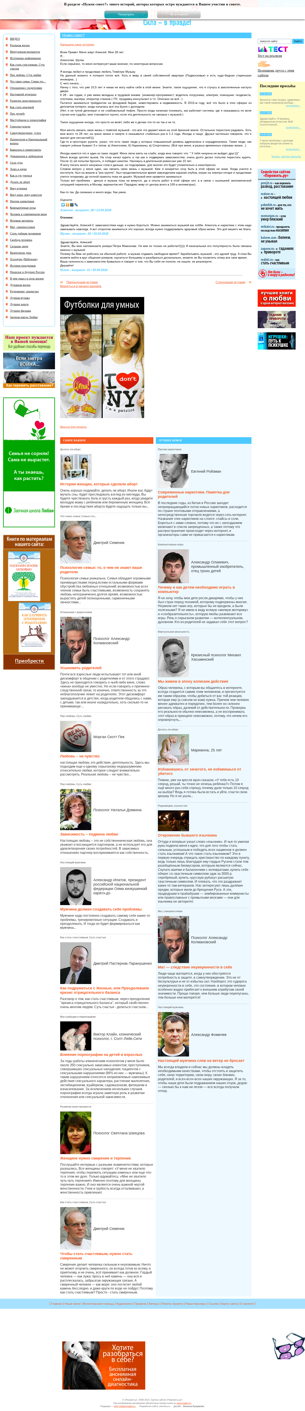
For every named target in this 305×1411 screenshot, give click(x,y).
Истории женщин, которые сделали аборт (99, 484)
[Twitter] (63, 204)
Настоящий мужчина (73, 862)
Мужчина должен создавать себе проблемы (101, 909)
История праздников (23, 265)
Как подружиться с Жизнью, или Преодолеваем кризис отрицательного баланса (104, 990)
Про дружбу (17, 113)
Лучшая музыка (20, 298)
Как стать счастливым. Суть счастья (83, 937)
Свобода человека (21, 240)
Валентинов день (20, 253)
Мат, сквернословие (170, 911)
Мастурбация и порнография (78, 1016)
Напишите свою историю (77, 44)
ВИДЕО (15, 39)
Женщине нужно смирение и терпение (95, 1158)
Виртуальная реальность (173, 631)
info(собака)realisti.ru (124, 1406)
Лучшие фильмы (20, 311)
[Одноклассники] (67, 204)
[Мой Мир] (72, 204)
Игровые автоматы (21, 220)
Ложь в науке (18, 169)
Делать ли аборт (70, 449)
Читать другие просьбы (286, 156)
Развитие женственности (75, 1106)
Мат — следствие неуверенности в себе (195, 967)
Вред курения (18, 188)
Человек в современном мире (28, 214)
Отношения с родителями (76, 612)
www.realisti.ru (184, 1403)
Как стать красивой (22, 107)
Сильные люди (19, 246)
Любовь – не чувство (80, 756)
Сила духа (16, 162)
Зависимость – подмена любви (89, 834)
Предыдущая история (82, 282)
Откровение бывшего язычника (187, 835)
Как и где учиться (21, 175)
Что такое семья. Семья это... (78, 516)
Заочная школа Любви (24, 317)
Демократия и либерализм (26, 156)
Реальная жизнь (20, 45)
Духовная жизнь (20, 285)
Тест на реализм (270, 55)
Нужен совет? (73, 35)
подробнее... (293, 105)
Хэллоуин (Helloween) (24, 259)
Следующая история (230, 282)
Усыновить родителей (80, 668)
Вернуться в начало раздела (80, 286)
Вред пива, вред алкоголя (26, 195)
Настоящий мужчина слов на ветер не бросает (201, 1061)
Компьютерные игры (170, 544)
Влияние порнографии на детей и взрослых (101, 1055)
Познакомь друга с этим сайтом (276, 72)
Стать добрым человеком (25, 233)
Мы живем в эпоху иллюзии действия (193, 681)
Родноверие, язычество (172, 805)
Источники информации (25, 58)
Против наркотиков (169, 449)
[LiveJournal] (76, 204)
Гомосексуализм (20, 126)
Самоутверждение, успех (25, 133)
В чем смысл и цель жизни (27, 278)
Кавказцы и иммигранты (25, 150)
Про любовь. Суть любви (75, 716)
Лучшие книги (19, 304)
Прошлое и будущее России (27, 272)
